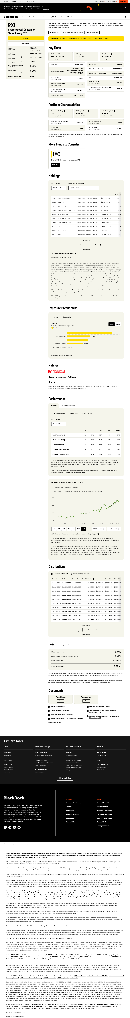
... (91, 245)
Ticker (54, 194)
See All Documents (54, 722)
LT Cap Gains (117, 579)
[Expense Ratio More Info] (63, 666)
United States (112, 1)
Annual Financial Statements (60, 710)
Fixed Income (38, 758)
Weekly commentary (71, 755)
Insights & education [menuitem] (56, 17)
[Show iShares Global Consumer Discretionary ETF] (67, 487)
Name (59, 194)
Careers (99, 760)
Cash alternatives (8, 767)
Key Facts (54, 38)
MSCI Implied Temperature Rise (67, 978)
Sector (78, 194)
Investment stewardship (72, 762)
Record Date (55, 579)
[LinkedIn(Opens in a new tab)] (9, 827)
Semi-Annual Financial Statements (62, 714)
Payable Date (76, 579)
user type (46, 9)
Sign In (122, 1)
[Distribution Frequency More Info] (105, 73)
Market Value (107, 194)
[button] (26, 38)
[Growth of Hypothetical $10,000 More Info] (82, 482)
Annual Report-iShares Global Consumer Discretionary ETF (102, 711)
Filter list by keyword (76, 183)
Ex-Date (64, 579)
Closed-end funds (8, 760)
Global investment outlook (73, 758)
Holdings (63, 38)
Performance (74, 38)
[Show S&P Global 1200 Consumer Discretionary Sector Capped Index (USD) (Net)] (77, 491)
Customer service (101, 767)
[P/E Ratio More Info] (96, 127)
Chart (111, 324)
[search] (125, 17)
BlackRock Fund (72, 855)
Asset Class (96, 194)
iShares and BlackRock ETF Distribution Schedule (67, 718)
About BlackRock (101, 755)
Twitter (13, 821)
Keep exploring (65, 778)
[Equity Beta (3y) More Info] (100, 121)
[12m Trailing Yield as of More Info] (22, 65)
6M (59, 528)
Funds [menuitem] (24, 17)
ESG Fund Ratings (80, 976)
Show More (86, 249)
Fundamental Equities (41, 760)
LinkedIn (20, 821)
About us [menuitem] (70, 17)
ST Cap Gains (108, 579)
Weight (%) (116, 194)
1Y (64, 528)
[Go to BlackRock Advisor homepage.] (14, 799)
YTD (54, 528)
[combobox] (58, 188)
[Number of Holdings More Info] (64, 111)
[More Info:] (75, 253)
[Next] (100, 245)
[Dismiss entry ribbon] (125, 8)
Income (101, 579)
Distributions (86, 38)
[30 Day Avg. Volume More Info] (64, 90)
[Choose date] (103, 529)
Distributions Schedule (60, 573)
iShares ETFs (7, 758)
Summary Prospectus (58, 706)
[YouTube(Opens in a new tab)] (19, 827)
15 (96, 245)
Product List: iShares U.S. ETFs (99, 706)
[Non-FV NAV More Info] (98, 82)
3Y (69, 528)
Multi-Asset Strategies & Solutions (44, 762)
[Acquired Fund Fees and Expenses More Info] (77, 656)
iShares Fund (60, 855)
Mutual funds (7, 755)
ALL (84, 528)
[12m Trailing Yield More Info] (114, 111)
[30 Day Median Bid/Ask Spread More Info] (110, 88)
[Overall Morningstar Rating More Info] (75, 377)
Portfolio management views (73, 767)
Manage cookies (103, 826)
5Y (73, 528)
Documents (103, 38)
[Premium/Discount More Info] (64, 84)
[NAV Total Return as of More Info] (21, 57)
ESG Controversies (49, 978)
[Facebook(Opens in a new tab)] (5, 827)
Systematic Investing (40, 765)
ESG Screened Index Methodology (31, 978)
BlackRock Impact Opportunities (43, 755)
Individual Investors (98, 1)
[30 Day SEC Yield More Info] (88, 111)
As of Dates (55, 183)
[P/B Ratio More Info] (58, 127)
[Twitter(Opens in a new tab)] (14, 827)
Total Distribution (87, 579)
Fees (95, 38)
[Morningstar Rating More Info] (20, 76)
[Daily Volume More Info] (111, 54)
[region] (26, 63)
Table (118, 324)
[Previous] (71, 245)
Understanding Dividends (81, 573)
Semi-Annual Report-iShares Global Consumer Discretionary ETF (104, 717)
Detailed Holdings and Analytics (63, 253)
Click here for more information (75, 472)
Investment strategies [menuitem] (37, 17)
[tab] (56, 317)
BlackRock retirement (102, 758)
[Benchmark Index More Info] (63, 71)
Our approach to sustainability (74, 765)
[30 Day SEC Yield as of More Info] (21, 61)
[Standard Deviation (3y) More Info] (67, 121)
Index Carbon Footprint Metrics (97, 976)
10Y (78, 528)
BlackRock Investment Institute (74, 760)
